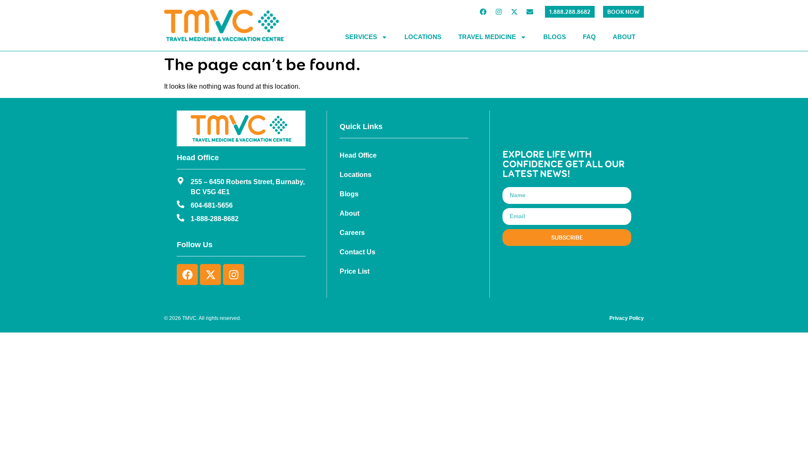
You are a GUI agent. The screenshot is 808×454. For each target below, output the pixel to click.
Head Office (358, 155)
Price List (354, 271)
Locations (422, 36)
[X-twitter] (514, 11)
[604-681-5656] (180, 204)
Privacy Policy (626, 318)
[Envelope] (530, 11)
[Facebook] (483, 11)
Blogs (554, 36)
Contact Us (357, 252)
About (624, 36)
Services (361, 36)
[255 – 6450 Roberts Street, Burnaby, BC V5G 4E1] (180, 181)
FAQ (589, 36)
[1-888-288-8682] (180, 218)
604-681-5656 (212, 205)
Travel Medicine (487, 36)
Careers (352, 232)
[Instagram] (498, 11)
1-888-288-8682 (215, 218)
